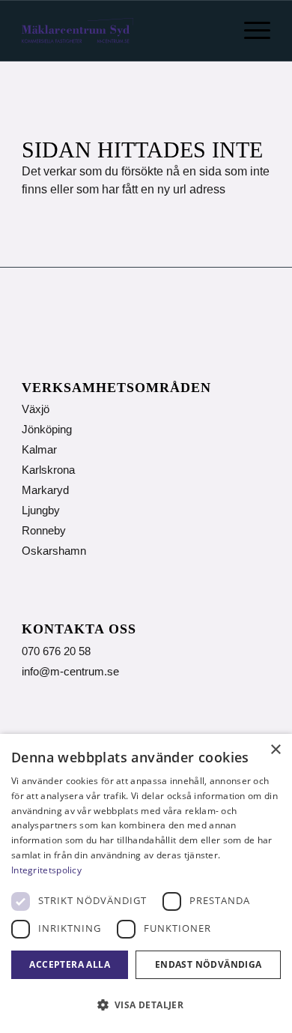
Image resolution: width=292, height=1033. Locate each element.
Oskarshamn (54, 550)
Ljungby (41, 510)
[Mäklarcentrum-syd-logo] (77, 31)
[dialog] (146, 883)
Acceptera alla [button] (69, 964)
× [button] (275, 750)
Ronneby (44, 530)
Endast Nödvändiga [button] (208, 964)
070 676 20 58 (56, 651)
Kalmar (39, 449)
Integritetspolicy (46, 870)
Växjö (35, 409)
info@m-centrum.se (70, 671)
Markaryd (45, 490)
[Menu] (249, 31)
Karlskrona (48, 469)
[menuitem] (249, 31)
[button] (146, 1005)
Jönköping (47, 429)
